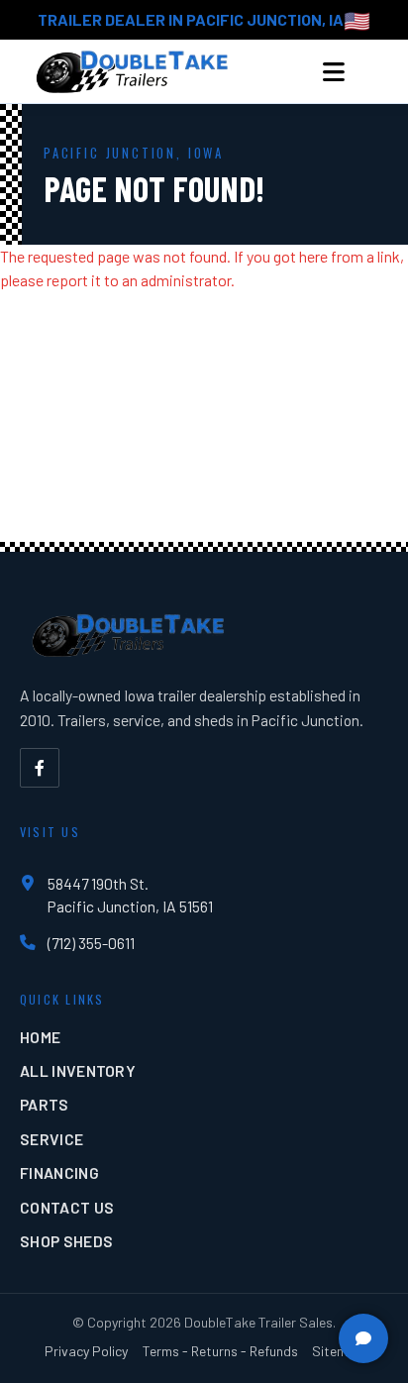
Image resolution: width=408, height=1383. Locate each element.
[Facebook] (39, 768)
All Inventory (78, 1070)
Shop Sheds (66, 1240)
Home (40, 1036)
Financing (59, 1172)
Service (51, 1138)
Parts (44, 1104)
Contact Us (67, 1207)
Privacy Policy (86, 1350)
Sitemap (337, 1350)
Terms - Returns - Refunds (220, 1350)
